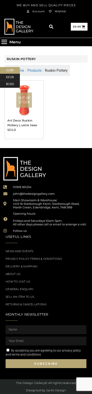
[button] (51, 26)
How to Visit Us (18, 281)
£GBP (13, 69)
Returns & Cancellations (26, 304)
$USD (13, 83)
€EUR (13, 76)
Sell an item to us (20, 296)
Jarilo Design (56, 390)
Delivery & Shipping (22, 266)
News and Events (19, 251)
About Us (13, 274)
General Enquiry (20, 289)
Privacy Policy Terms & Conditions (34, 258)
